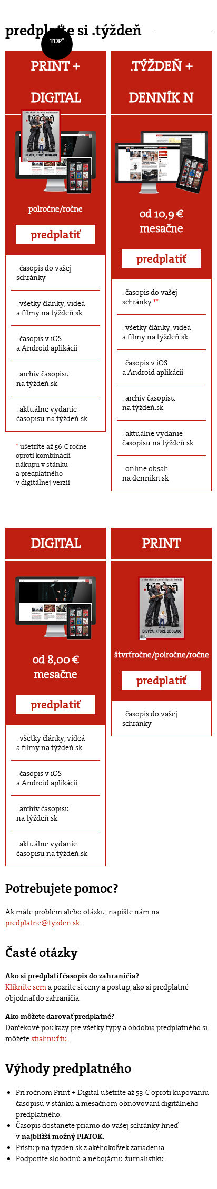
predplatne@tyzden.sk (42, 922)
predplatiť (56, 234)
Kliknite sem (25, 987)
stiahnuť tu (49, 1038)
